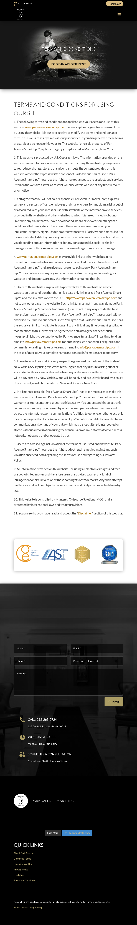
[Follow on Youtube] (109, 919)
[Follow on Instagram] (103, 919)
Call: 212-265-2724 (42, 719)
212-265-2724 (25, 3)
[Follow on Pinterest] (115, 919)
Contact (24, 907)
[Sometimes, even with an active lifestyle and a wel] (110, 819)
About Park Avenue (24, 853)
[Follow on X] (97, 919)
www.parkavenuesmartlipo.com (45, 127)
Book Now (115, 3)
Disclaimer (85, 513)
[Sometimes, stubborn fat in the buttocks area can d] (82, 819)
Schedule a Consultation (50, 754)
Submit (113, 702)
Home (16, 907)
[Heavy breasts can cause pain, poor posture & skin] (55, 819)
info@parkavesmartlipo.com (43, 342)
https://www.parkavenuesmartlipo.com (90, 298)
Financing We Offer (23, 864)
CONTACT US (67, 920)
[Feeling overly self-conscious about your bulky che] (27, 819)
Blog (31, 907)
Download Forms (22, 858)
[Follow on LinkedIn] (120, 919)
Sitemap (38, 907)
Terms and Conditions (25, 880)
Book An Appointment (68, 64)
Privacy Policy (21, 869)
